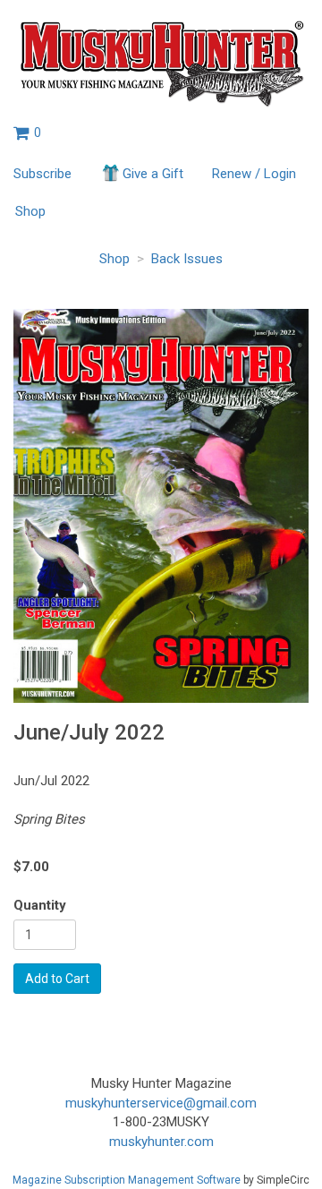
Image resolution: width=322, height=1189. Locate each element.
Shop (30, 211)
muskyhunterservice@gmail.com (161, 1103)
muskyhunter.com (161, 1141)
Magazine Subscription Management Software (127, 1180)
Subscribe (42, 174)
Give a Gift (153, 174)
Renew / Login (254, 174)
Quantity (39, 905)
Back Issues (187, 259)
